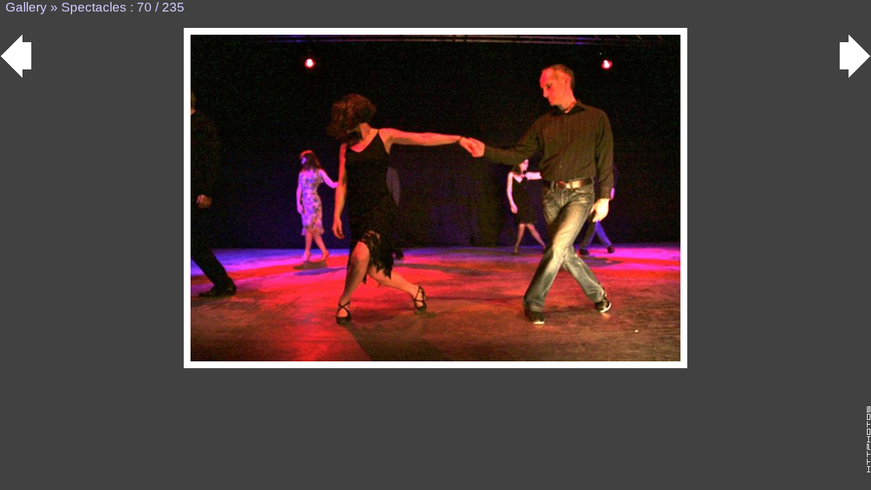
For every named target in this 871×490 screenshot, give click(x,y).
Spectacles (94, 7)
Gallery (26, 7)
